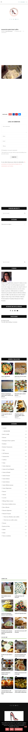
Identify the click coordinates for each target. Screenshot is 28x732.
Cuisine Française (14, 475)
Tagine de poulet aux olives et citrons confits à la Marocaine (20, 691)
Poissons (14, 523)
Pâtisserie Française (14, 513)
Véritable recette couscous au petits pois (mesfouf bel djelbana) (6, 632)
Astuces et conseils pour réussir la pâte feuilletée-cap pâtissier (7, 395)
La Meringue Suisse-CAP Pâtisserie (19, 596)
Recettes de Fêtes (14, 526)
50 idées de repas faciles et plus (6, 655)
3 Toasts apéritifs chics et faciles (6, 414)
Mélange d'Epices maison (14, 501)
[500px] (24, 2)
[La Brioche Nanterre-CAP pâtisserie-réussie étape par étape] (7, 683)
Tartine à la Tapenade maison (20, 613)
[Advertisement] (14, 49)
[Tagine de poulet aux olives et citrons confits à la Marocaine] (21, 683)
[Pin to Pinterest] (16, 114)
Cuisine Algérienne (14, 466)
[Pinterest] (21, 2)
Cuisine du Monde (14, 472)
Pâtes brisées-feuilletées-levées (14, 504)
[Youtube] (23, 2)
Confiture (14, 459)
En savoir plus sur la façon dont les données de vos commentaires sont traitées (13, 164)
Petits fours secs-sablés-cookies (15, 520)
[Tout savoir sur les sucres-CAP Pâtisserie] (21, 623)
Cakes (14, 450)
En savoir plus (18, 729)
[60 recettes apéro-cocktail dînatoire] (21, 386)
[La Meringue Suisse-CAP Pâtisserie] (21, 588)
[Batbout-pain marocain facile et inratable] (21, 665)
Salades (14, 529)
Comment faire (14, 456)
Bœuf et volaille (14, 434)
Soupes (14, 532)
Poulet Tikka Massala (5, 376)
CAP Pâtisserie (14, 453)
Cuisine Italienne (14, 482)
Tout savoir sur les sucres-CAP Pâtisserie (21, 631)
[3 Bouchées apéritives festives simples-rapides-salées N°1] (21, 406)
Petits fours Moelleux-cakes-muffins (15, 517)
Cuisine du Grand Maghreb (14, 469)
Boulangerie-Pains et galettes (14, 440)
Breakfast (14, 444)
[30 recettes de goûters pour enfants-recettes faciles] (21, 647)
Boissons (14, 437)
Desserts (14, 491)
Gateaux (14, 494)
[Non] (25, 726)
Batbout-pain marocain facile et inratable (20, 673)
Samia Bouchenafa (9, 31)
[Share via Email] (19, 114)
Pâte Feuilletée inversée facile (6, 596)
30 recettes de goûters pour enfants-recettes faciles (20, 655)
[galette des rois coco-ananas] (21, 369)
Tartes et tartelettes (14, 536)
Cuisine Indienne (14, 478)
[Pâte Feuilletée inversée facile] (7, 588)
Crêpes (14, 463)
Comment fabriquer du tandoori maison (5, 673)
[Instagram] (11, 19)
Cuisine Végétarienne (14, 488)
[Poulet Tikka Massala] (7, 369)
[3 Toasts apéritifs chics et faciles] (7, 406)
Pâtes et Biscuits (14, 507)
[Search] (26, 2)
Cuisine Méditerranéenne (14, 485)
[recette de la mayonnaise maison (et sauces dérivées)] (7, 606)
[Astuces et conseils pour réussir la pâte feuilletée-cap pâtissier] (7, 386)
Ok (7, 729)
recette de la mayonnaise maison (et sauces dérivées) (6, 614)
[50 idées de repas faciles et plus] (7, 647)
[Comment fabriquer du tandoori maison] (7, 665)
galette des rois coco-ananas (20, 376)
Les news (14, 497)
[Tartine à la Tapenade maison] (21, 606)
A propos (14, 428)
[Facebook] (18, 2)
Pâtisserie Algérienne (14, 510)
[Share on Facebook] (14, 114)
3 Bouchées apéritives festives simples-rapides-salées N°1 (20, 415)
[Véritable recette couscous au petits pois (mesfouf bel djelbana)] (7, 623)
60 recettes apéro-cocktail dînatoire (20, 394)
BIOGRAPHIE (15, 431)
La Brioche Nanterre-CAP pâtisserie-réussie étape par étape (7, 692)
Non (11, 729)
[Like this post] (10, 114)
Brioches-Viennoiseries (14, 447)
